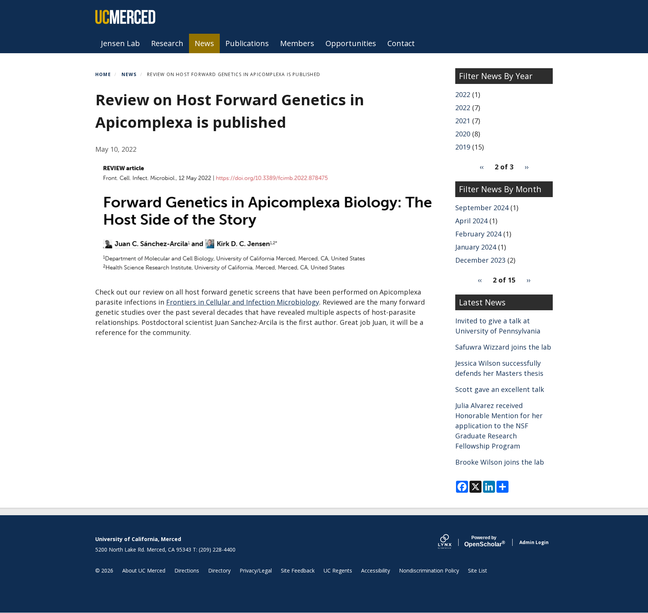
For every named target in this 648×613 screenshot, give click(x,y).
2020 (462, 133)
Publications (247, 43)
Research (167, 43)
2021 (462, 120)
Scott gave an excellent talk (499, 389)
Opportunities (351, 43)
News (204, 43)
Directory (219, 570)
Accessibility (375, 570)
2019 (462, 146)
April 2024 (471, 220)
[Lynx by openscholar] (451, 542)
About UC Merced (143, 570)
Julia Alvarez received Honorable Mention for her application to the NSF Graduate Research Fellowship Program (499, 425)
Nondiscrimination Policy (429, 570)
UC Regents (338, 570)
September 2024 (481, 207)
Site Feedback (298, 570)
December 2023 (480, 260)
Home (103, 74)
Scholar (484, 541)
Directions (186, 570)
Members (297, 43)
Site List (477, 570)
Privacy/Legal (256, 570)
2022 (462, 94)
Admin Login (534, 542)
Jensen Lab (120, 43)
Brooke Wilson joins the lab (499, 462)
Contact (401, 43)
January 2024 (475, 246)
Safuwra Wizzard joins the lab (503, 346)
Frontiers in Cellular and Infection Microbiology (242, 302)
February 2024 (478, 233)
